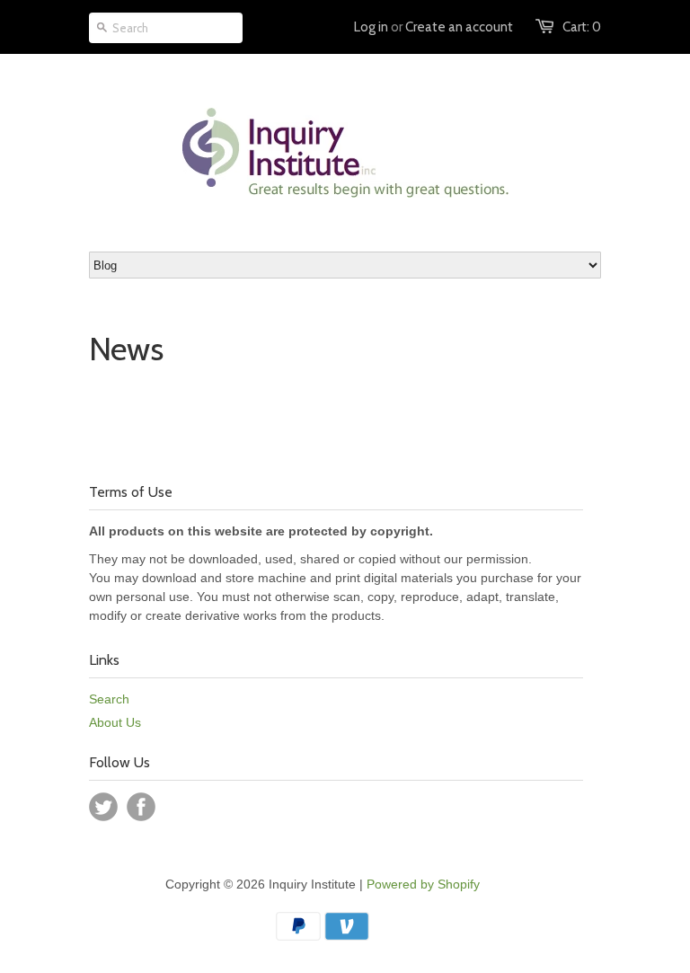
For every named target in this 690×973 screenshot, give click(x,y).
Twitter (103, 806)
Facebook (141, 806)
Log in (371, 27)
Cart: (581, 27)
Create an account (459, 27)
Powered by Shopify (423, 884)
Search (109, 699)
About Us (115, 722)
